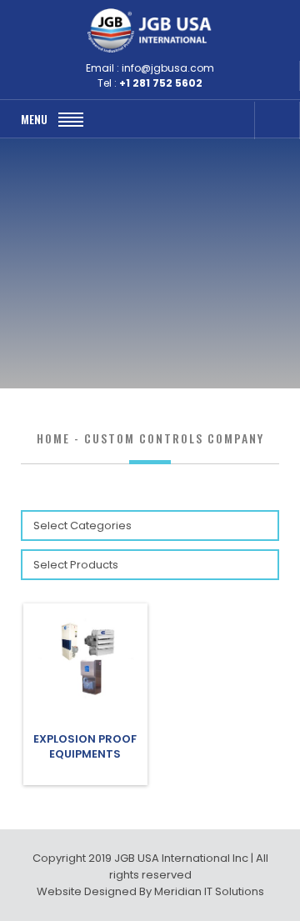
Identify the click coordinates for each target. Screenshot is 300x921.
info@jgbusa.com (168, 68)
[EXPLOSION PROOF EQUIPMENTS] (85, 700)
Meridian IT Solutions (209, 891)
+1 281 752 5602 (160, 83)
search (232, 120)
